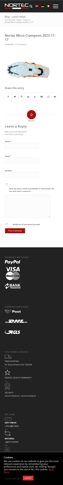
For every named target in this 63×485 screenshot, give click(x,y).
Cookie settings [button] (12, 478)
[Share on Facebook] (8, 97)
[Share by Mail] (55, 97)
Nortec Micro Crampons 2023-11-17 (30, 37)
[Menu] (54, 6)
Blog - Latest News (15, 16)
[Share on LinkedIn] (28, 97)
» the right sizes (12, 426)
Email (8, 156)
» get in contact (12, 441)
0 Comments (20, 44)
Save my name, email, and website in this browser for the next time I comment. (31, 189)
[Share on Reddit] (48, 97)
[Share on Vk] (41, 97)
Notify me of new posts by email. (26, 224)
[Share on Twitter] (15, 97)
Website (8, 170)
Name (8, 141)
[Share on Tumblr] (35, 97)
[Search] (29, 6)
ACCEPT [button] (28, 478)
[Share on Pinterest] (21, 97)
